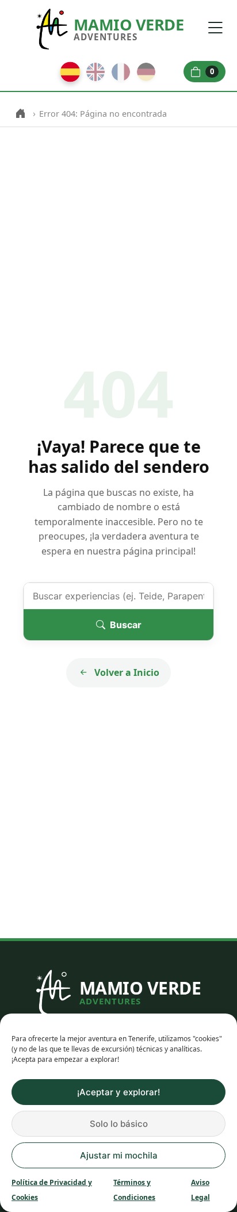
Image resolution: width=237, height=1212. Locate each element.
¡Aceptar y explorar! (118, 1092)
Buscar (126, 624)
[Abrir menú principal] (215, 27)
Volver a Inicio (126, 672)
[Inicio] (20, 113)
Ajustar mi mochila (119, 1155)
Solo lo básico (119, 1123)
